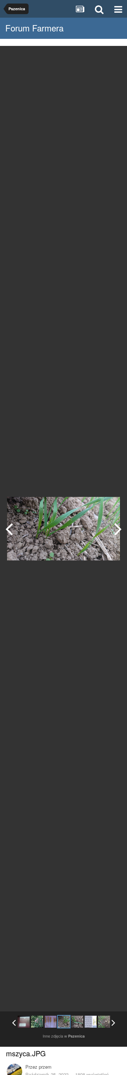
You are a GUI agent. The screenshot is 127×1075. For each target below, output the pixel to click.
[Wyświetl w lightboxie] (114, 56)
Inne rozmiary (85, 56)
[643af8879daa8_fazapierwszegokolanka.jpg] (91, 1022)
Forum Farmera (34, 28)
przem (45, 1066)
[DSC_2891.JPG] (24, 1022)
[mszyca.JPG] (64, 1022)
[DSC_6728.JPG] (37, 1022)
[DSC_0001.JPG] (104, 1022)
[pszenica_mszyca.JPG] (118, 528)
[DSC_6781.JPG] (9, 528)
